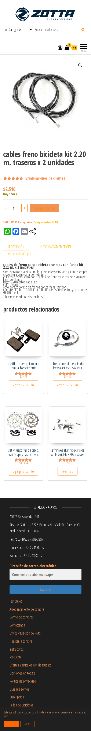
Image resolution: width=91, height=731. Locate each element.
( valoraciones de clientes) (45, 178)
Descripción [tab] (15, 246)
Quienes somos (19, 689)
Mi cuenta (16, 657)
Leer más (67, 471)
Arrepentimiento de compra (27, 609)
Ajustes (27, 724)
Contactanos (17, 625)
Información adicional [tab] (56, 246)
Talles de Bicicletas (21, 705)
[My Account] (60, 47)
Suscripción (17, 696)
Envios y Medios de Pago (25, 633)
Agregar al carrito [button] (23, 384)
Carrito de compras (22, 617)
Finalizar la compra (21, 641)
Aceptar (11, 724)
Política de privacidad (23, 681)
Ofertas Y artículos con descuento (30, 665)
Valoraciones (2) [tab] (19, 253)
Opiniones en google (22, 673)
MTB (55, 222)
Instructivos (17, 649)
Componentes (42, 222)
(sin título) (16, 601)
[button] (80, 65)
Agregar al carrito (44, 208)
